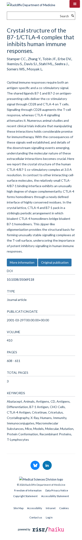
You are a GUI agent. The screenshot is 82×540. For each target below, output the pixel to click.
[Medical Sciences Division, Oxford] (41, 478)
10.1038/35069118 (20, 279)
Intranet (51, 508)
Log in (49, 517)
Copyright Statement (25, 496)
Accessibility (34, 508)
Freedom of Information (28, 490)
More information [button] (22, 262)
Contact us (35, 517)
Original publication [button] (55, 262)
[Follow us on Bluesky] (35, 465)
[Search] (72, 15)
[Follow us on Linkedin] (47, 465)
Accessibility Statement (55, 496)
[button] (74, 4)
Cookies (64, 508)
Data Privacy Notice (56, 490)
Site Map (18, 508)
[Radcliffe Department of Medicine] (31, 3)
